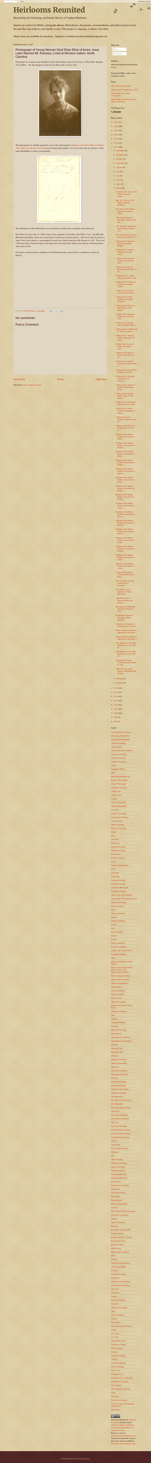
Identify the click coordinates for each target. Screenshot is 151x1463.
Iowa (113, 928)
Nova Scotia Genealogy (120, 1148)
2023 (116, 122)
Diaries (113, 832)
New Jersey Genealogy (119, 1115)
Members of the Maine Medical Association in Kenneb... (125, 522)
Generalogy (115, 876)
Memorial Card (116, 1048)
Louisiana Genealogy (119, 954)
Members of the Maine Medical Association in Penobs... (125, 488)
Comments (118, 53)
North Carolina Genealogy (121, 1133)
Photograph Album (118, 1192)
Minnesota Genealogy (119, 1070)
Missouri (114, 1078)
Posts (116, 49)
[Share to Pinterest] (63, 311)
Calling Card (116, 791)
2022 (116, 126)
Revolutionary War (118, 1241)
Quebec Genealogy (118, 1222)
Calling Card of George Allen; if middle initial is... (126, 324)
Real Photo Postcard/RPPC (121, 1229)
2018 (116, 143)
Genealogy (115, 872)
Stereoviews (115, 1292)
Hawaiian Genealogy (119, 902)
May (118, 180)
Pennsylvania (116, 1181)
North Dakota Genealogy (120, 1137)
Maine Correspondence (119, 983)
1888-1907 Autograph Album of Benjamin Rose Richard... (126, 671)
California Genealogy (119, 787)
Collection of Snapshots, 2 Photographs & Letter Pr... (126, 625)
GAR (113, 869)
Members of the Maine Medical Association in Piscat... (125, 479)
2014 (116, 696)
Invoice (113, 924)
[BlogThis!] (57, 311)
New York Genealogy (119, 1126)
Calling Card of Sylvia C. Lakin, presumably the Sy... (125, 354)
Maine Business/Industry (120, 979)
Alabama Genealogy (118, 743)
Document (115, 839)
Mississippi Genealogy (119, 1074)
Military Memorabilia (119, 1063)
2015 (116, 692)
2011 (116, 709)
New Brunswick (117, 1096)
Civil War (114, 810)
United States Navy (118, 1340)
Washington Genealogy (119, 1381)
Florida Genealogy (118, 858)
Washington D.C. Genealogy (122, 1378)
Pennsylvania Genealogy (120, 1185)
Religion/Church (117, 1233)
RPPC (113, 1255)
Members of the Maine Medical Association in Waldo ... (125, 453)
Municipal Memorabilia (120, 1089)
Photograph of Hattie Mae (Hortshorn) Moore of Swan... (125, 608)
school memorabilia (118, 1266)
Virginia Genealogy (118, 1363)
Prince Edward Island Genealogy (123, 1211)
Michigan (114, 1055)
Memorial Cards (117, 1052)
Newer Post (19, 379)
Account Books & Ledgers (121, 732)
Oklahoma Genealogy (119, 1163)
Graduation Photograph (119, 887)
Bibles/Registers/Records (120, 776)
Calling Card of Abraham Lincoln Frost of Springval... (125, 378)
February (119, 678)
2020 (116, 134)
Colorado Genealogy (118, 813)
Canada (114, 798)
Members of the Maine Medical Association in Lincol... (125, 505)
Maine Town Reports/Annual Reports (122, 1006)
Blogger (87, 1458)
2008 (116, 721)
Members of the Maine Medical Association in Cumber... (125, 548)
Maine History (116, 998)
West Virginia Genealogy (120, 1389)
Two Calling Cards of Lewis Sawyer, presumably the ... (126, 236)
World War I (115, 1409)
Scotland (114, 1270)
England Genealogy (118, 846)
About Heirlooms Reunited (121, 86)
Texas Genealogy (117, 1315)
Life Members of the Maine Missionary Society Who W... (126, 645)
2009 (116, 717)
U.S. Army (115, 1333)
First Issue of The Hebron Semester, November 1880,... (125, 211)
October (119, 159)
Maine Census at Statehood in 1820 (124, 89)
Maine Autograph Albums (120, 975)
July (118, 171)
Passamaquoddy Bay (118, 1174)
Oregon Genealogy (118, 1170)
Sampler (114, 1259)
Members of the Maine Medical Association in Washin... (125, 445)
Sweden (114, 1296)
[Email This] (55, 311)
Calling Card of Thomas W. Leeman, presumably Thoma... (126, 284)
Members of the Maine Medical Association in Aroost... (125, 565)
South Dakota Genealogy (120, 1285)
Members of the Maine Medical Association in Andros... (125, 557)
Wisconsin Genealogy (119, 1400)
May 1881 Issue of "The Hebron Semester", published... (125, 202)
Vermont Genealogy (118, 1355)
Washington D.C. (117, 1374)
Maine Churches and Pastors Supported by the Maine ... (126, 631)
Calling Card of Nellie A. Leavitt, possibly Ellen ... (126, 291)
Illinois (113, 909)
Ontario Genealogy (118, 1167)
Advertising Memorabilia (120, 735)
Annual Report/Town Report (121, 750)
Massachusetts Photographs (121, 1041)
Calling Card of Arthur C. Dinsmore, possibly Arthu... (125, 251)
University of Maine (118, 1344)
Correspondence (117, 821)
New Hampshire (117, 1104)
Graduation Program (118, 891)
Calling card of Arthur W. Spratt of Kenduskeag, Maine (125, 387)
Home (60, 379)
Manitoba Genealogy (119, 1011)
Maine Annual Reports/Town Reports (122, 962)
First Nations (116, 854)
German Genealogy (118, 884)
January (119, 682)
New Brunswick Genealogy (121, 1100)
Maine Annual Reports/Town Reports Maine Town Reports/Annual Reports (122, 969)
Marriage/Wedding (118, 1022)
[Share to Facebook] (61, 311)
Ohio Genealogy (117, 1159)
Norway (114, 1141)
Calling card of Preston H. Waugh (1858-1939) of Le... (125, 427)
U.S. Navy (115, 1337)
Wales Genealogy (117, 1366)
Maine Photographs (118, 1001)
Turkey (113, 1329)
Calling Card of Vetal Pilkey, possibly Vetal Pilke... (126, 371)
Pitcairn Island (116, 1200)
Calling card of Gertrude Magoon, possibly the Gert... (125, 260)
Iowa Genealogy (117, 932)
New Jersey (115, 1111)
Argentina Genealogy (119, 754)
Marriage (114, 1019)
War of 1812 (115, 1370)
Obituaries (115, 1152)
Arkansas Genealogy (118, 761)
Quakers (114, 1218)
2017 (116, 147)
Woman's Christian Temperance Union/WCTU (123, 1404)
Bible (113, 772)
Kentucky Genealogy (119, 946)
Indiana (114, 917)
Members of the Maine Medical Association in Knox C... (125, 514)
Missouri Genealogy (118, 1081)
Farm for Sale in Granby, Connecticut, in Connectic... (125, 583)
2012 (116, 704)
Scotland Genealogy (118, 1274)
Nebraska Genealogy (119, 1093)
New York (115, 1122)
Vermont (114, 1352)
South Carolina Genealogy (121, 1281)
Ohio (113, 1155)
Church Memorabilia (119, 806)
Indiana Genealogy (118, 920)
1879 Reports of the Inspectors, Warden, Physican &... (124, 591)
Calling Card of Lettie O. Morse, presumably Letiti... (125, 346)
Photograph (115, 1189)
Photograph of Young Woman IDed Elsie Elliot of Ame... (126, 662)
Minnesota (115, 1067)
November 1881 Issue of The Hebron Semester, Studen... (126, 193)
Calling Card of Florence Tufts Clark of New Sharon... (125, 307)
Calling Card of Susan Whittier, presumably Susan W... (124, 299)
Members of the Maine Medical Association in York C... (125, 436)
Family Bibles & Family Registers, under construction (124, 100)
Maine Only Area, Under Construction (120, 94)
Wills (113, 1392)
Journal (113, 939)
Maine (113, 958)
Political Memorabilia (119, 1204)
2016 (116, 688)
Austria (113, 765)
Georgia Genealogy (118, 880)
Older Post (101, 379)
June (118, 175)
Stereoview (115, 1289)
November (120, 155)
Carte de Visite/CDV (119, 802)
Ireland (113, 935)
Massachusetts (116, 1033)
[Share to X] (59, 311)
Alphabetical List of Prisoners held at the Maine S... (124, 600)
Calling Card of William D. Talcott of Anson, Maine (126, 403)
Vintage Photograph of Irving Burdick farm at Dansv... (125, 574)
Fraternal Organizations (120, 865)
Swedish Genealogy (118, 1300)
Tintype (114, 1318)
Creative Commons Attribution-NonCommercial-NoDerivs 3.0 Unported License (123, 1427)
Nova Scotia (115, 1144)
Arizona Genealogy (118, 758)
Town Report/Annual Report (121, 1326)
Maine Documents (118, 990)
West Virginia (116, 1385)
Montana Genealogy (118, 1085)
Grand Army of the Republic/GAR (124, 898)
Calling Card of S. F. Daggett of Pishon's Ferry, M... (126, 419)
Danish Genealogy (118, 824)
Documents (115, 843)
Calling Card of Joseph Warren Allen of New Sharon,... (124, 395)
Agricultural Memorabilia (120, 739)
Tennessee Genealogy (119, 1307)
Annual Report (116, 747)
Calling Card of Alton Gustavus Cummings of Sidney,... (125, 410)
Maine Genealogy (117, 994)
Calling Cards (116, 795)
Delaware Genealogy (119, 828)
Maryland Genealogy (119, 1030)
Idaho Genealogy (117, 906)
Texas (113, 1311)
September (120, 163)
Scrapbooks (115, 1278)
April (118, 184)
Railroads (114, 1226)
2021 (116, 130)
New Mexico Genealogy (120, 1118)
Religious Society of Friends (121, 1237)
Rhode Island (116, 1248)
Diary (113, 835)
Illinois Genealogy (118, 913)
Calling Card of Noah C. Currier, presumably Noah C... (126, 363)
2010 (116, 713)
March (119, 188)
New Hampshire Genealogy (121, 1107)
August (119, 167)
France (113, 861)
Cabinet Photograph (118, 784)
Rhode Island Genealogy (120, 1252)
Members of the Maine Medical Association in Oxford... (125, 496)
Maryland (114, 1026)
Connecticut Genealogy (120, 817)
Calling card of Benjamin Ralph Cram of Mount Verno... (125, 316)
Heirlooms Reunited (49, 9)
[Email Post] (50, 310)
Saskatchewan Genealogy (120, 1263)
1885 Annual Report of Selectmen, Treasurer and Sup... (126, 219)
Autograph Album (117, 769)
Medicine (114, 1044)
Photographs (115, 1196)
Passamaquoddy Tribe (119, 1178)
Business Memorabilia (119, 780)
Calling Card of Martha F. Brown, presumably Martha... (125, 243)
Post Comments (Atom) (32, 385)
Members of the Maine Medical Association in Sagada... (125, 471)
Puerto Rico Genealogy (119, 1215)
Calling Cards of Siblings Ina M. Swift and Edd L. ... (127, 330)
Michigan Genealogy (119, 1059)
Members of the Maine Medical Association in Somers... (125, 462)
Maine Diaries (116, 987)
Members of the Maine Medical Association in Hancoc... (125, 531)
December (120, 150)
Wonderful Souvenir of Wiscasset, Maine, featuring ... (124, 617)
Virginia (114, 1359)
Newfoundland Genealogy (120, 1129)
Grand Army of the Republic (121, 895)
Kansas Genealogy (118, 943)
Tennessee (115, 1303)
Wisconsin (115, 1396)
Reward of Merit (117, 1244)
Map (112, 1015)
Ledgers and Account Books (121, 950)
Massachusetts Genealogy (120, 1037)
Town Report (116, 1322)
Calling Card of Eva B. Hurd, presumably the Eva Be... (126, 269)
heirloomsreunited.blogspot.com (123, 1435)
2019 (116, 138)
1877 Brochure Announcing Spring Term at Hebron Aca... (126, 228)
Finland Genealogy (118, 850)
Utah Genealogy (117, 1348)
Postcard (114, 1207)
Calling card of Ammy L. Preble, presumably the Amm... (125, 337)
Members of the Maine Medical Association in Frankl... (125, 540)
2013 (116, 700)
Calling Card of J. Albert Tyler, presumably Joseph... (127, 276)
